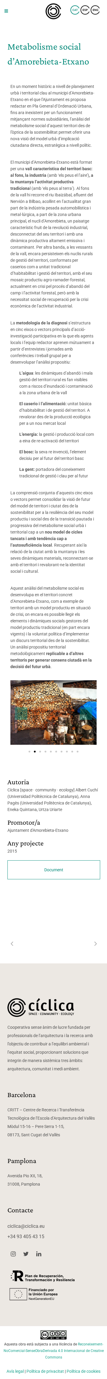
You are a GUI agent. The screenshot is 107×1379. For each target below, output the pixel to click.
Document (53, 869)
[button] (21, 713)
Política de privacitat (45, 1371)
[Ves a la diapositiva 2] (35, 751)
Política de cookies (83, 1371)
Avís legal (15, 1371)
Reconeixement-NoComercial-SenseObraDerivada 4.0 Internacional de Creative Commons (54, 1350)
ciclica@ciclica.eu (26, 1226)
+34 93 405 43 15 (25, 1236)
